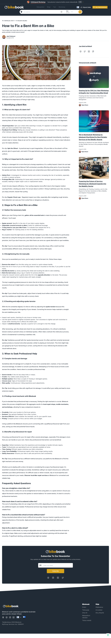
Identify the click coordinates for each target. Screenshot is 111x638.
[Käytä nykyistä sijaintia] (61, 12)
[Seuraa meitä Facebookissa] (7, 618)
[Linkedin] (58, 578)
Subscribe (55, 571)
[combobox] (41, 11)
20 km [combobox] (67, 12)
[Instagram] (53, 578)
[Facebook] (48, 578)
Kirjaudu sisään (87, 7)
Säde (67, 11)
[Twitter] (63, 578)
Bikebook (53, 475)
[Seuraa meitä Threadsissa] (3, 618)
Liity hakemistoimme (101, 7)
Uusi (80, 1)
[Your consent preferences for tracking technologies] (108, 635)
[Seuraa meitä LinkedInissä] (13, 618)
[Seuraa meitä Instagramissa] (10, 618)
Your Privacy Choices (30, 619)
